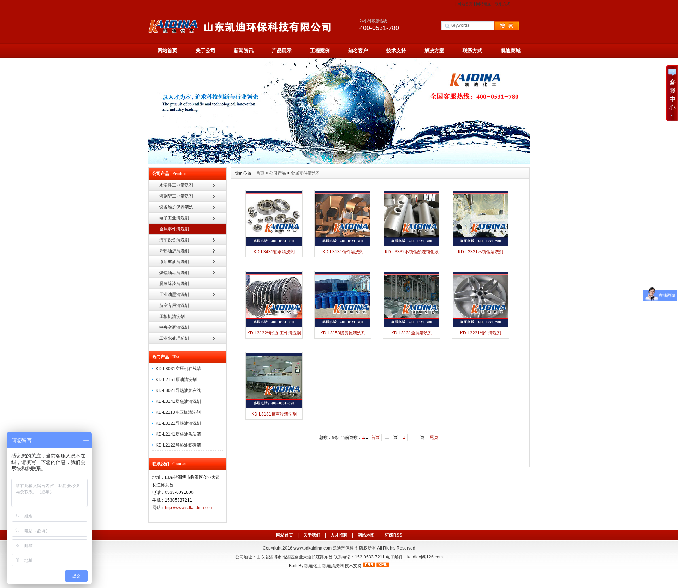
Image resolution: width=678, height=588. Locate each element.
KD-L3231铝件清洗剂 (480, 333)
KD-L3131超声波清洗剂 (274, 414)
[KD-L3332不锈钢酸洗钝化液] (411, 245)
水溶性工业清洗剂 (176, 185)
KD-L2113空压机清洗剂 (178, 412)
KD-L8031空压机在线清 (178, 368)
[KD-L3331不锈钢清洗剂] (480, 245)
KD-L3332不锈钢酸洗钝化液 (412, 251)
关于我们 (311, 535)
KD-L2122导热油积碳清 (178, 445)
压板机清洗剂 (172, 316)
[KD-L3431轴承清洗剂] (274, 245)
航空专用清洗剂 (174, 305)
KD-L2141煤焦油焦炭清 (178, 434)
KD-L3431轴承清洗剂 (274, 251)
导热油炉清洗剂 (174, 250)
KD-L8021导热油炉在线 (178, 390)
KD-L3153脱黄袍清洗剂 (342, 333)
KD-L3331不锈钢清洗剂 (480, 251)
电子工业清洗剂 (174, 218)
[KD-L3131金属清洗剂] (411, 326)
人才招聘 (339, 535)
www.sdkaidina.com (312, 548)
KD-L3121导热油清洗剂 (178, 423)
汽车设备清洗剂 (174, 239)
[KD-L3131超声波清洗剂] (274, 407)
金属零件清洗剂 (174, 228)
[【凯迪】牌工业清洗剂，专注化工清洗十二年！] (339, 162)
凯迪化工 (312, 565)
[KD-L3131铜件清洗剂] (343, 245)
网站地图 (484, 4)
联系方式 (502, 4)
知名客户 (358, 50)
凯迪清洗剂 (333, 565)
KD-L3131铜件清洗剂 (342, 251)
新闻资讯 (244, 50)
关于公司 (205, 50)
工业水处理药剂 (174, 338)
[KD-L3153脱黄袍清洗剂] (343, 326)
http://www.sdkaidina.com (189, 507)
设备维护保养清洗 (176, 207)
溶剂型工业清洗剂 (176, 196)
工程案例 (320, 50)
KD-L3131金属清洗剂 (411, 333)
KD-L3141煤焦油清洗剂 (178, 401)
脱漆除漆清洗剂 (174, 283)
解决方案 (434, 50)
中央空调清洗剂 (174, 327)
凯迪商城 (511, 50)
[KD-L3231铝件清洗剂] (480, 326)
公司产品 (277, 173)
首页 (260, 173)
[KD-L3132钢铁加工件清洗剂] (274, 326)
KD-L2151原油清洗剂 (176, 379)
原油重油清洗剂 (174, 261)
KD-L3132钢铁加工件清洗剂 (274, 333)
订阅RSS (393, 535)
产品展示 (282, 50)
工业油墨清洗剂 (174, 294)
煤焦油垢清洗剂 (174, 272)
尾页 (434, 437)
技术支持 (396, 50)
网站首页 (465, 4)
